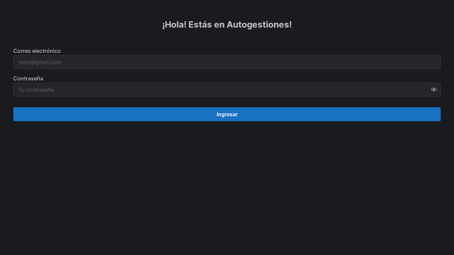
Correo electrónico (37, 50)
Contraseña (28, 78)
